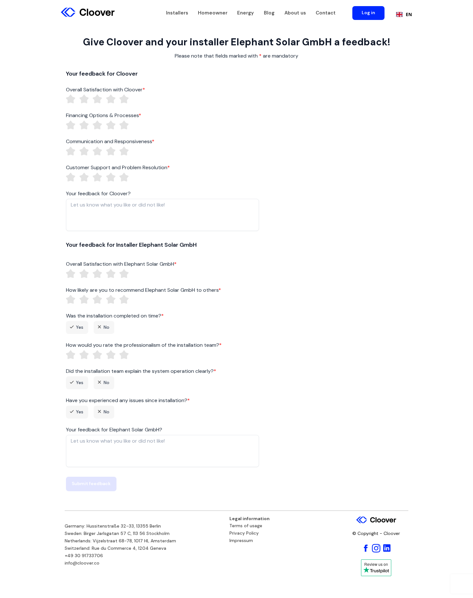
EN (409, 14)
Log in (368, 12)
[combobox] (402, 14)
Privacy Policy (244, 533)
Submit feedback (91, 483)
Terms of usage (245, 526)
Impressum (241, 540)
